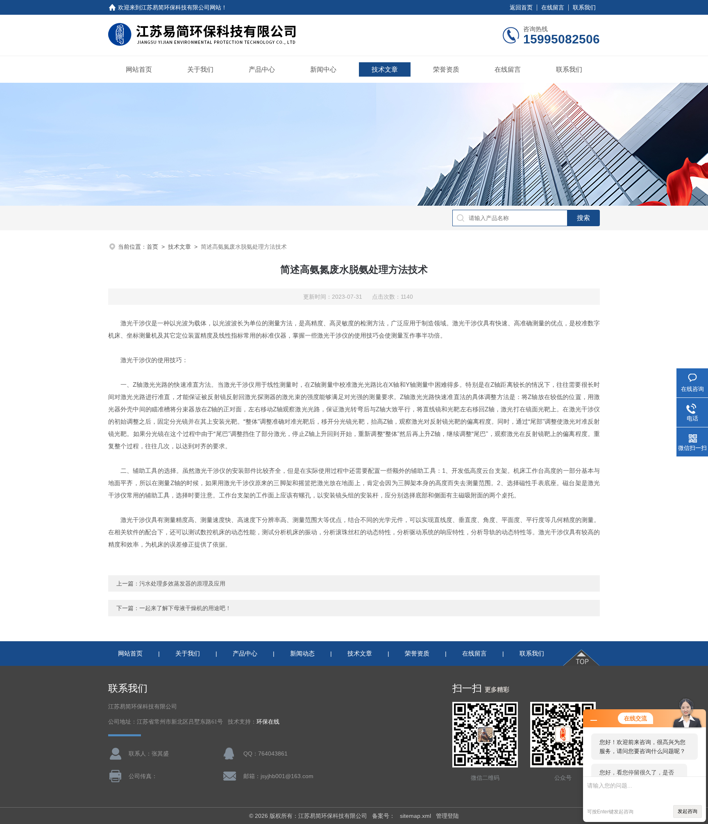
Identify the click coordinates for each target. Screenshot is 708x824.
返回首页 (521, 7)
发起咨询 (687, 811)
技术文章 (385, 69)
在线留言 (552, 7)
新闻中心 (323, 69)
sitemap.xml (415, 816)
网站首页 (139, 69)
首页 (152, 246)
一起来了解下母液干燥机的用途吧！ (185, 608)
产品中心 (262, 69)
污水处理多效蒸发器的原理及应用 (182, 583)
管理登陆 (447, 816)
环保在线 (267, 722)
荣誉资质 (446, 69)
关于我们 (200, 69)
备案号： (383, 816)
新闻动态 (302, 653)
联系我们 (584, 7)
